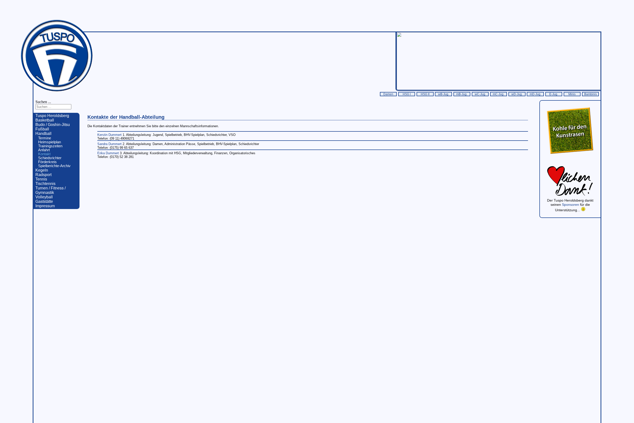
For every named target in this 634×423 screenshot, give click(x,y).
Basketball (44, 120)
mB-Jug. (461, 94)
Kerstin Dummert (110, 135)
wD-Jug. (517, 94)
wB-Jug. (443, 94)
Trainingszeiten (50, 146)
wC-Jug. (480, 94)
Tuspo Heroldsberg (52, 116)
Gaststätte (44, 201)
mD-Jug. (535, 94)
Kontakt (44, 154)
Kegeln (41, 170)
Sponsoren (571, 205)
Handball (43, 133)
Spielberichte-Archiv (54, 166)
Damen (388, 94)
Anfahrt (44, 150)
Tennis (41, 179)
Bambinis (590, 94)
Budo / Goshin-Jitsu (52, 124)
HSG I (407, 94)
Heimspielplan (49, 142)
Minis (572, 94)
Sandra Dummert (110, 144)
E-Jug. (553, 94)
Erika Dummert (108, 153)
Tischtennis (45, 183)
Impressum (45, 206)
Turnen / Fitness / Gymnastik (50, 190)
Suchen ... (43, 102)
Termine (44, 138)
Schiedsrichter (49, 158)
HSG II (425, 94)
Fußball (42, 129)
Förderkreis (47, 162)
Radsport (43, 175)
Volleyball (44, 197)
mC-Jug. (498, 94)
